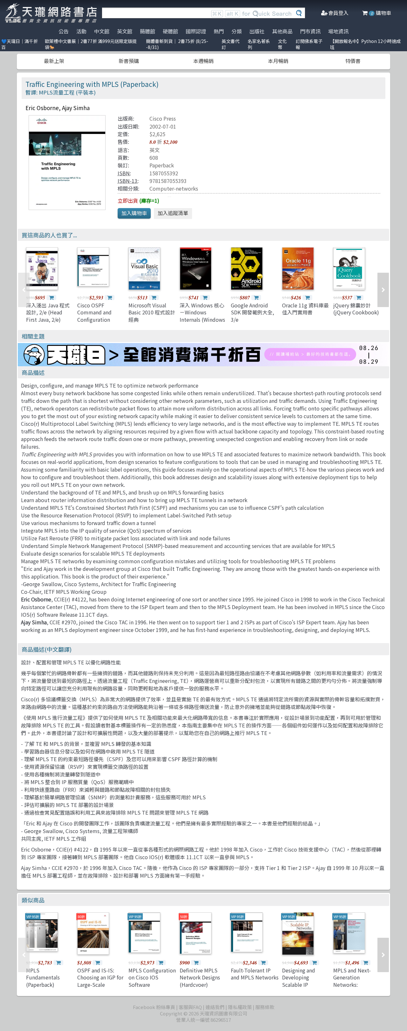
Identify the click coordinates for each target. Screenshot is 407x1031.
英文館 (124, 31)
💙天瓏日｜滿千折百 (19, 44)
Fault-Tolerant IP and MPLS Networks (255, 973)
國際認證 (196, 31)
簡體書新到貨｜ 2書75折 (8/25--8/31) (177, 44)
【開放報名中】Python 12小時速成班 (365, 44)
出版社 (257, 31)
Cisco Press (162, 118)
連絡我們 (214, 1007)
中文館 (101, 31)
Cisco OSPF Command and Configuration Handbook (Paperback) (94, 319)
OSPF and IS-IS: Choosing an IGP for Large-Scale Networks (100, 980)
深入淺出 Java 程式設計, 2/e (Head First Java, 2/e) (48, 312)
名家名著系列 (259, 44)
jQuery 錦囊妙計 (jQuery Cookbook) (356, 308)
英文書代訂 (230, 44)
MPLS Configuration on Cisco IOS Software (152, 977)
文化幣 (282, 44)
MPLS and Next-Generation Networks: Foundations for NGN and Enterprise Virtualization (356, 988)
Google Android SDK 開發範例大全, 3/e (252, 312)
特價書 (353, 61)
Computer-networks (173, 188)
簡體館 (147, 31)
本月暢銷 (278, 61)
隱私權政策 (240, 1007)
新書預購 (129, 61)
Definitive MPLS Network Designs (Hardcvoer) (200, 977)
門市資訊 (310, 31)
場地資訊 (338, 31)
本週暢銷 (203, 61)
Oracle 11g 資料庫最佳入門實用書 (305, 308)
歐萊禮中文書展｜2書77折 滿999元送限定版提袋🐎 (91, 44)
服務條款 (264, 1007)
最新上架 (54, 61)
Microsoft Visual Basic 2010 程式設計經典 (151, 312)
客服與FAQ (190, 1007)
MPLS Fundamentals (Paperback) (43, 977)
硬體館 (170, 31)
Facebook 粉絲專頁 (154, 1007)
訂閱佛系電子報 (309, 44)
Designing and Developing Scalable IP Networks (298, 980)
